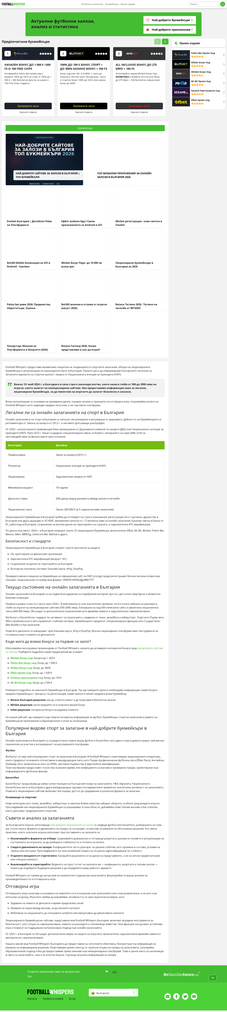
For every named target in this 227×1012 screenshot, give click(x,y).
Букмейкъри (111, 4)
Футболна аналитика (92, 4)
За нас (72, 998)
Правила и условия (53, 998)
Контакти (32, 998)
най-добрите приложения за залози (72, 825)
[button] (157, 41)
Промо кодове (127, 4)
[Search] (222, 4)
